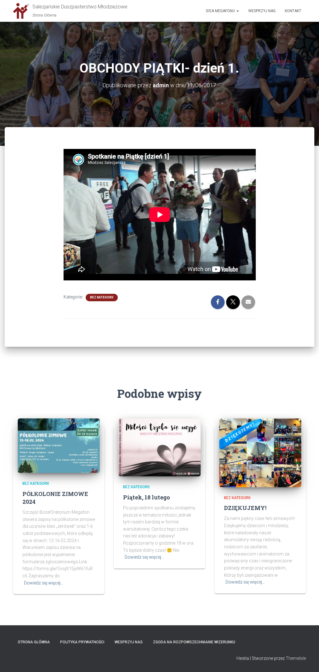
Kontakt (293, 11)
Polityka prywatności (82, 642)
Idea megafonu (221, 11)
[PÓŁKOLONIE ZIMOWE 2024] (59, 445)
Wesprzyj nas (261, 11)
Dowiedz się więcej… (43, 582)
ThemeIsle (296, 658)
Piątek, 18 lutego (146, 497)
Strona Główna (34, 642)
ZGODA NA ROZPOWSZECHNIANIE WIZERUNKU (194, 642)
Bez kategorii (101, 297)
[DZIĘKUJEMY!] (260, 452)
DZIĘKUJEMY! (245, 508)
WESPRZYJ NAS (129, 642)
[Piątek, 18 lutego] (159, 447)
